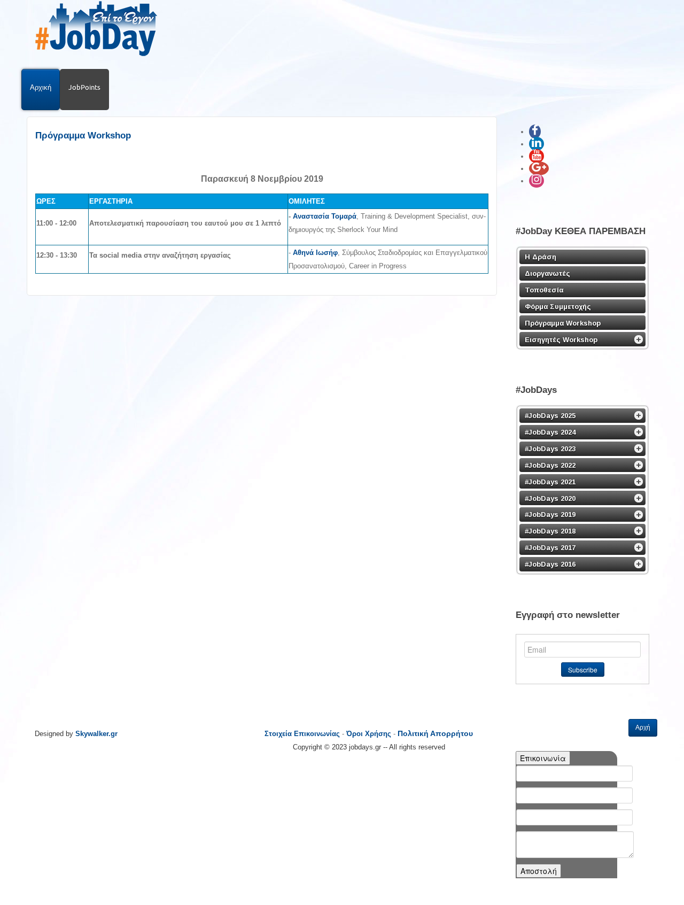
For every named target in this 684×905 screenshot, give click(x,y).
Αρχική (40, 87)
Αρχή (642, 727)
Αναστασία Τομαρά (324, 216)
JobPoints (84, 87)
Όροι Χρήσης (368, 734)
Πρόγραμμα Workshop (83, 135)
